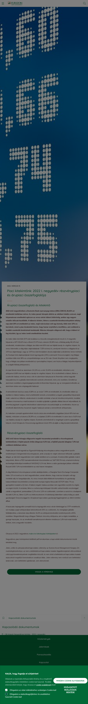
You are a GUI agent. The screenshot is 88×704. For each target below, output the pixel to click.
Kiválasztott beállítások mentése (70, 689)
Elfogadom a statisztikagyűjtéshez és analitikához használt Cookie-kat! (27, 695)
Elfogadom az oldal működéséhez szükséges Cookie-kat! (32, 690)
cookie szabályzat (43, 685)
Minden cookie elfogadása (70, 681)
